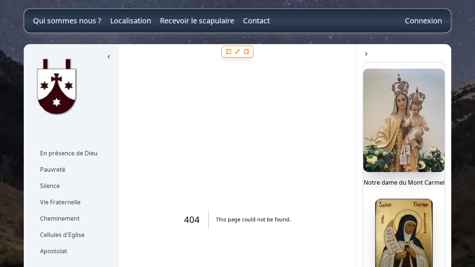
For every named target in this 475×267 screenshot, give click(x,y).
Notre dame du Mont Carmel (404, 182)
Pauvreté (52, 169)
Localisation (130, 21)
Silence (50, 186)
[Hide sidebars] (237, 51)
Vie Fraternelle (60, 202)
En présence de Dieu (69, 153)
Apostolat (53, 251)
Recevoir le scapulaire (197, 21)
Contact (256, 21)
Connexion (423, 21)
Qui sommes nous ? (67, 21)
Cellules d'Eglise (62, 235)
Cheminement (60, 218)
